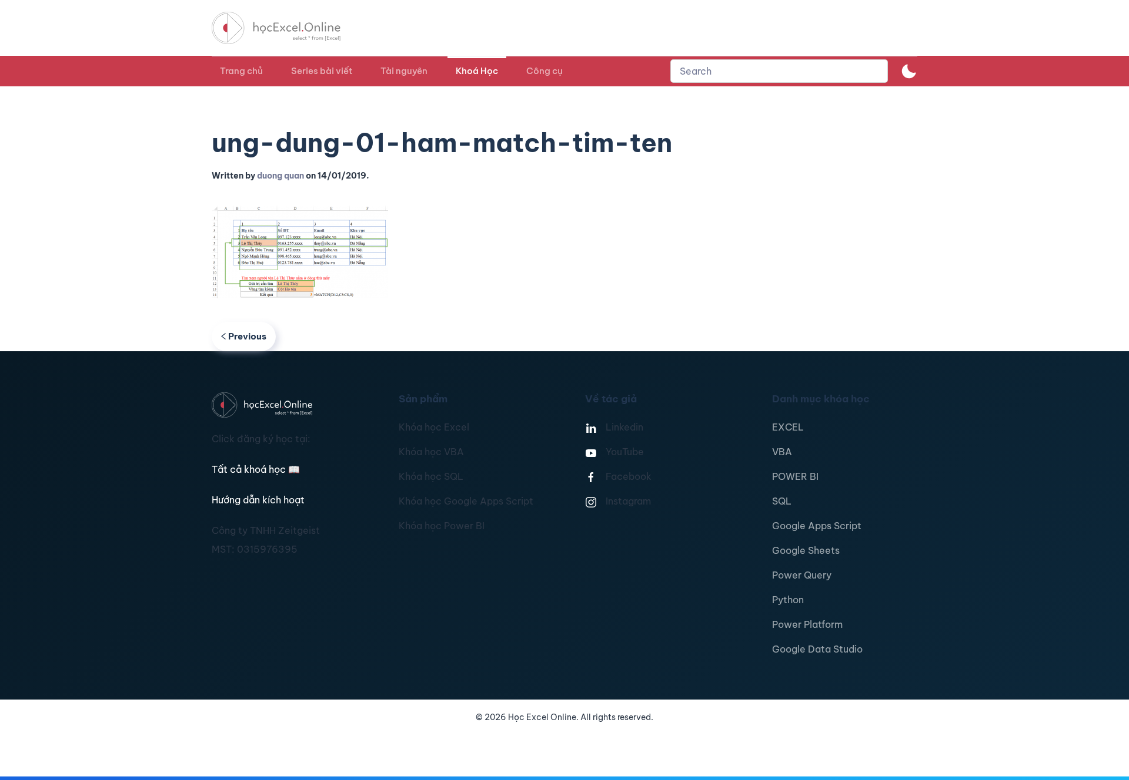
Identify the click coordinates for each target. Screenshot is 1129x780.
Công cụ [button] (544, 70)
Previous (247, 336)
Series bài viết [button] (321, 70)
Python (788, 600)
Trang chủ (241, 70)
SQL (781, 501)
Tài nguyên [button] (403, 70)
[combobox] (779, 71)
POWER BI (795, 476)
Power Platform (807, 624)
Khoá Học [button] (477, 70)
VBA (782, 452)
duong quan (280, 175)
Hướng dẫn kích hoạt (258, 500)
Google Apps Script (816, 526)
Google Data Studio (817, 649)
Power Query (801, 575)
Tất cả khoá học (256, 469)
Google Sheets (806, 550)
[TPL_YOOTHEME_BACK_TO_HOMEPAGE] (287, 28)
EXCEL (788, 427)
